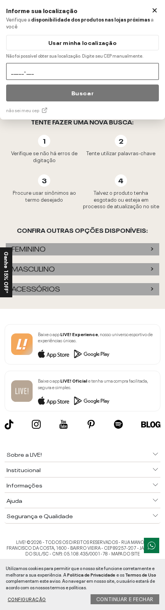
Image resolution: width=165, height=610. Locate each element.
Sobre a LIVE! (24, 454)
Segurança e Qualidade (40, 515)
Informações (24, 485)
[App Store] (54, 353)
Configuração (27, 598)
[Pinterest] (91, 424)
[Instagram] (36, 424)
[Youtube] (63, 424)
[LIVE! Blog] (150, 424)
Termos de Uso (140, 574)
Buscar (82, 92)
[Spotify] (118, 424)
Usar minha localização (82, 42)
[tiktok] (9, 424)
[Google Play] (92, 353)
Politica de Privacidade (91, 574)
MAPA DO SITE (125, 553)
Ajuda (14, 500)
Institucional (24, 469)
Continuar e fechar (124, 598)
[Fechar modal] (155, 10)
